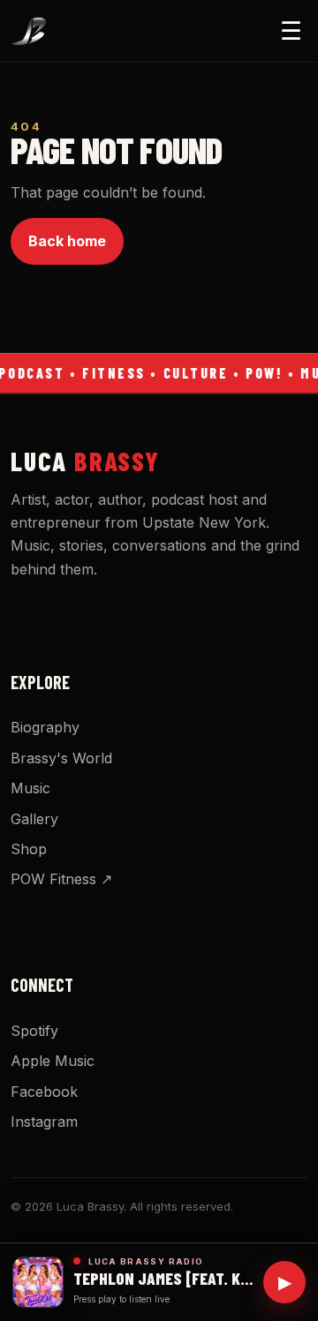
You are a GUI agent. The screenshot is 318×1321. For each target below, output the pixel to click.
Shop (29, 849)
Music (30, 788)
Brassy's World (61, 758)
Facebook (44, 1091)
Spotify (34, 1031)
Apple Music (53, 1061)
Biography (45, 727)
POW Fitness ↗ (61, 879)
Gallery (34, 819)
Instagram (44, 1121)
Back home (67, 241)
